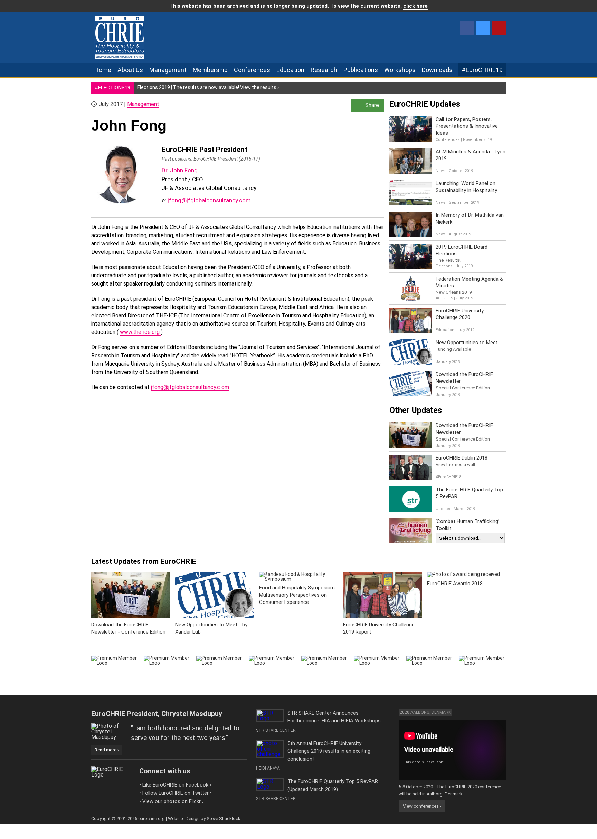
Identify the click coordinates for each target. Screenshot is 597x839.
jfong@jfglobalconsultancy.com (209, 200)
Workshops (400, 70)
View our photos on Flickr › (173, 801)
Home (102, 70)
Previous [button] (81, 599)
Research (324, 70)
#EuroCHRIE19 (482, 70)
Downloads (437, 70)
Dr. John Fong (180, 170)
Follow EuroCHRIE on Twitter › (177, 793)
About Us (130, 70)
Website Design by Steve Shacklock (204, 818)
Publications (360, 70)
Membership (210, 70)
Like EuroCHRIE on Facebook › (176, 785)
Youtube (499, 28)
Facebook (467, 28)
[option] (130, 607)
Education (290, 70)
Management (168, 70)
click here (415, 6)
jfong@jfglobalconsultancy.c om (190, 387)
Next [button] (515, 599)
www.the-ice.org (140, 332)
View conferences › (422, 806)
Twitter (483, 28)
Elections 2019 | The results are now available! (208, 87)
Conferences (252, 70)
